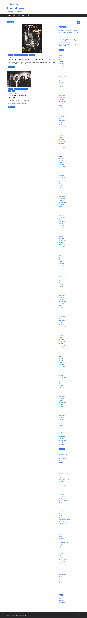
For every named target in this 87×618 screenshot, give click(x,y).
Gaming (60, 502)
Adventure (61, 456)
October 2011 (61, 419)
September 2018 (62, 251)
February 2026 (62, 65)
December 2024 (62, 95)
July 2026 (60, 55)
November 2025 (62, 72)
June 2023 (61, 133)
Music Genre (20, 54)
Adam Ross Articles (63, 454)
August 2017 (61, 278)
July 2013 (60, 381)
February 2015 (62, 341)
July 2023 (60, 131)
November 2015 (62, 322)
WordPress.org (62, 604)
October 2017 (61, 274)
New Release (61, 538)
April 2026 (61, 61)
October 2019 (61, 225)
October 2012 (61, 400)
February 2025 (62, 91)
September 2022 (62, 152)
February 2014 (62, 366)
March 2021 (61, 189)
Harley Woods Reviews (63, 509)
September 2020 (62, 202)
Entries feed (61, 600)
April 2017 (61, 286)
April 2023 (61, 137)
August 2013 (61, 379)
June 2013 (61, 383)
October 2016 (61, 299)
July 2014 (60, 356)
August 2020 (61, 204)
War (59, 586)
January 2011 (61, 432)
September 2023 (62, 126)
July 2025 (60, 80)
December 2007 (62, 442)
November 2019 (62, 223)
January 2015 (61, 343)
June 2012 (61, 406)
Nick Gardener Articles (63, 542)
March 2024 (61, 114)
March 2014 (61, 364)
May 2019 (61, 234)
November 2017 (62, 272)
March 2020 (61, 215)
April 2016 (61, 312)
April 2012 (61, 411)
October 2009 (61, 438)
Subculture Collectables (64, 567)
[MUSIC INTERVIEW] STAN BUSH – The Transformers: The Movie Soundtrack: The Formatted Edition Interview (67, 41)
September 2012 (62, 402)
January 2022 (61, 168)
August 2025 (61, 78)
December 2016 (62, 295)
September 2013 (62, 377)
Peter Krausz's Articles (63, 544)
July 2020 (60, 206)
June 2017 (61, 282)
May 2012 (61, 408)
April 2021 (61, 187)
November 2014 (62, 347)
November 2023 (62, 122)
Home (9, 15)
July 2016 (60, 305)
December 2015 (62, 320)
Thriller (60, 576)
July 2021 (60, 181)
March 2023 (61, 139)
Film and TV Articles (63, 492)
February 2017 (62, 291)
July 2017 (60, 280)
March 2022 (61, 164)
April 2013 (61, 387)
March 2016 (61, 314)
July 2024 (60, 105)
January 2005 (61, 444)
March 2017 (61, 288)
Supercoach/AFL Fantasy (64, 572)
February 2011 (62, 430)
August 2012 (61, 404)
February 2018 (62, 265)
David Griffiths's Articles (64, 479)
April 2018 (61, 261)
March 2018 (61, 263)
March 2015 (61, 339)
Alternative (61, 460)
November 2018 (62, 246)
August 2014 (61, 354)
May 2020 (61, 211)
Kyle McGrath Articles (63, 521)
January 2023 (61, 143)
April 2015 (61, 337)
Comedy (60, 469)
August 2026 (61, 53)
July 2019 (60, 229)
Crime (60, 477)
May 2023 (61, 135)
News (23, 15)
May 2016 (61, 309)
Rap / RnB (61, 553)
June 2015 (61, 333)
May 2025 (61, 84)
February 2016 (62, 316)
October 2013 (61, 375)
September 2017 (62, 276)
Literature (61, 525)
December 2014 (62, 345)
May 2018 (61, 259)
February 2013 (62, 392)
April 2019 (61, 236)
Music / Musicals (62, 532)
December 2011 (62, 415)
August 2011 (61, 421)
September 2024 (62, 101)
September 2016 (62, 301)
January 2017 (61, 293)
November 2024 (62, 97)
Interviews (61, 515)
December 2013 (62, 371)
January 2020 (61, 219)
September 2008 (62, 440)
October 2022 (61, 149)
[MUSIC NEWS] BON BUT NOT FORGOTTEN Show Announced (30, 60)
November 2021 (62, 173)
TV (59, 582)
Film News (61, 498)
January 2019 (61, 242)
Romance (61, 557)
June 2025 (61, 82)
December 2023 (62, 120)
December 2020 (62, 196)
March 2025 (61, 88)
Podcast (28, 15)
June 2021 (61, 183)
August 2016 (61, 303)
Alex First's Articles (63, 458)
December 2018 (62, 244)
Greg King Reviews (62, 506)
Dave (18, 57)
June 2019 (61, 232)
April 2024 (61, 112)
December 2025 (62, 69)
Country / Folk (61, 475)
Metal (60, 527)
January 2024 (61, 118)
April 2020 (61, 213)
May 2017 (61, 284)
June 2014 (61, 358)
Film (14, 15)
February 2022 (62, 166)
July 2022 (60, 156)
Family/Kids (61, 487)
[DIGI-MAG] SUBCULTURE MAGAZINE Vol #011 (68, 30)
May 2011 (61, 423)
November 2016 (62, 297)
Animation (61, 462)
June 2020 (61, 208)
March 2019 (61, 238)
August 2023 (61, 128)
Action (60, 452)
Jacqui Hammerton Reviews (64, 519)
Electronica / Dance (63, 485)
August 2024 (61, 103)
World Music (61, 591)
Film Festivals (61, 494)
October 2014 (61, 349)
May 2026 (61, 59)
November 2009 (62, 436)
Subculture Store (62, 570)
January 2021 (61, 194)
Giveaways (61, 504)
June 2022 (61, 158)
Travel (60, 580)
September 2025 (62, 76)
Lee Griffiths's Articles (63, 523)
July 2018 (60, 255)
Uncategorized (62, 584)
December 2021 (62, 171)
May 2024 (61, 109)
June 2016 (61, 307)
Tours (60, 578)
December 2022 (62, 145)
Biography (61, 464)
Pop (59, 551)
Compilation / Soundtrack (64, 473)
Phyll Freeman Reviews (63, 546)
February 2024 (62, 116)
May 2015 (61, 335)
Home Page (11, 54)
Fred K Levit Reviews (63, 500)
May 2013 (61, 385)
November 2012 (62, 398)
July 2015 (60, 331)
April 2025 (61, 86)
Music (18, 15)
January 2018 (61, 267)
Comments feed (62, 602)
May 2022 (61, 160)
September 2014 (62, 352)
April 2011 (61, 425)
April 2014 (61, 362)
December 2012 (62, 396)
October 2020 (61, 200)
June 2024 (61, 107)
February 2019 (62, 240)
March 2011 (61, 427)
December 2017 (62, 269)
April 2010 (61, 434)
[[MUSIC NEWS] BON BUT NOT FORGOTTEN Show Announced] (32, 38)
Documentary (61, 481)
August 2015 (61, 328)
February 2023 (62, 141)
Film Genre (61, 496)
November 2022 (62, 147)
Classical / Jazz (62, 466)
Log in (60, 598)
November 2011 (62, 417)
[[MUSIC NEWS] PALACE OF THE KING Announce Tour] (19, 79)
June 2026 (61, 57)
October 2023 (61, 124)
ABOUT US (35, 15)
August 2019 (61, 227)
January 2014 (61, 368)
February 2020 (62, 217)
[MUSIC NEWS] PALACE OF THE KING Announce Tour (17, 97)
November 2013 (62, 373)
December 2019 (62, 221)
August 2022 (61, 154)
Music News (26, 54)
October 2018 (61, 248)
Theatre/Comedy (62, 574)
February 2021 (62, 192)
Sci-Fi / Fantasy (62, 561)
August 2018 (61, 253)
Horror (60, 513)
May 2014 (61, 360)
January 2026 (61, 67)
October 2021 (61, 175)
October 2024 (61, 99)
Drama (60, 483)
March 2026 (61, 63)
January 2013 (61, 394)
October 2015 (61, 324)
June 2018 (61, 257)
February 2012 (62, 413)
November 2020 (62, 198)
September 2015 (62, 326)
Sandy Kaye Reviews (63, 559)
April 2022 (61, 162)
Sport (60, 563)
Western (60, 589)
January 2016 (61, 318)
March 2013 (61, 390)
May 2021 (61, 185)
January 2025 (61, 93)
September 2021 (62, 177)
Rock (33, 54)
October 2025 (61, 74)
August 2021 (61, 179)
